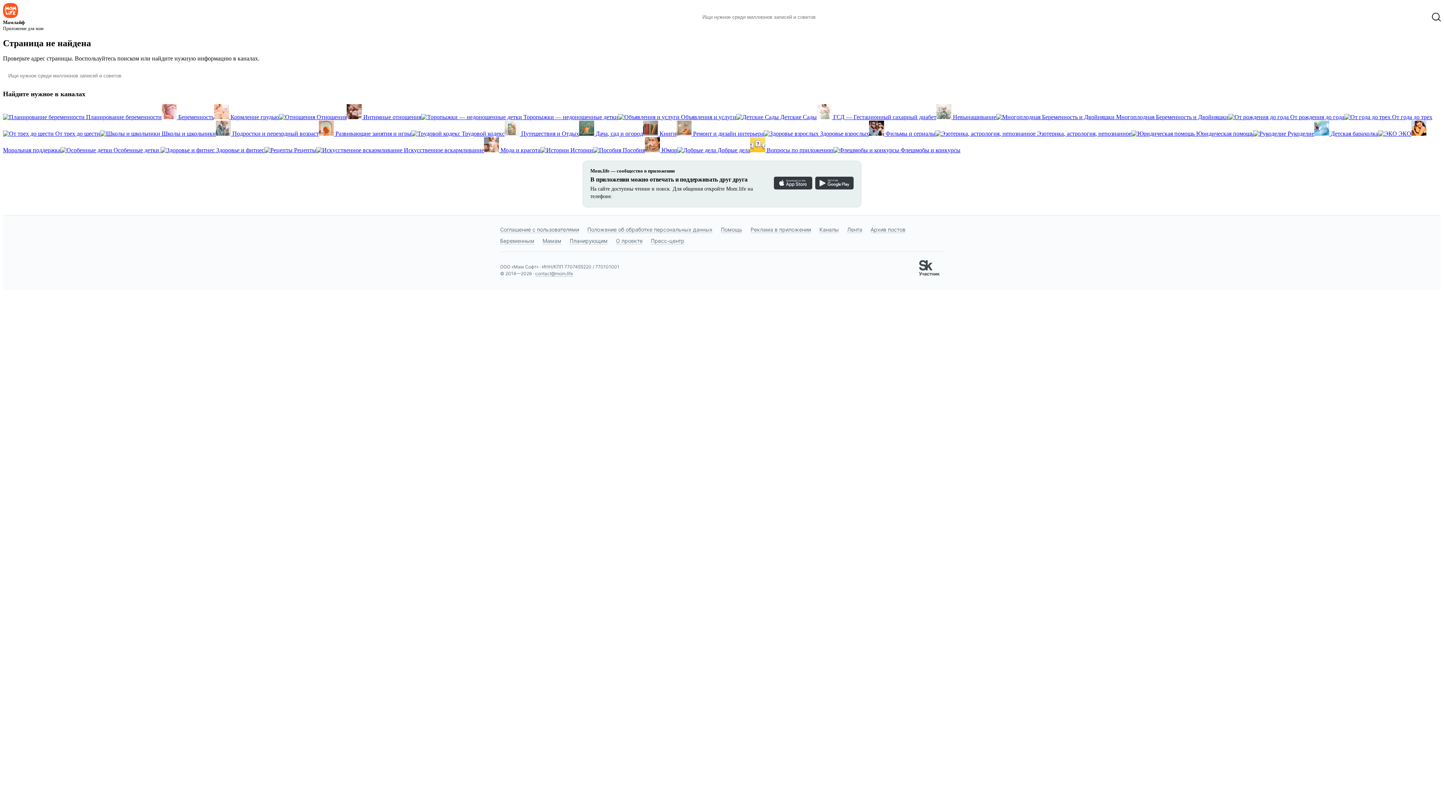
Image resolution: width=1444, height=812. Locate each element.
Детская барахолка (1353, 133)
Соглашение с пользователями (539, 229)
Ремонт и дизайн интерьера (728, 133)
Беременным (517, 241)
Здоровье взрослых (844, 133)
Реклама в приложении (781, 229)
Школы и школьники (188, 133)
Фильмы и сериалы (909, 133)
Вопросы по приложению (799, 150)
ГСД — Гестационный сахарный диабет (884, 117)
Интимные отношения (391, 117)
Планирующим (589, 241)
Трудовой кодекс (482, 133)
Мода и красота (519, 150)
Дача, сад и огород (618, 133)
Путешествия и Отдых (549, 133)
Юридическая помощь (1224, 133)
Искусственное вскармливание (443, 150)
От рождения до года (1316, 117)
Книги (667, 133)
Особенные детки (136, 150)
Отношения (331, 117)
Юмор (668, 150)
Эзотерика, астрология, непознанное (1084, 133)
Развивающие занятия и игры (372, 133)
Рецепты (304, 150)
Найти (833, 17)
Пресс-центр (667, 241)
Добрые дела (733, 150)
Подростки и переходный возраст (275, 133)
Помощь (731, 229)
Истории (581, 150)
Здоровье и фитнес (239, 150)
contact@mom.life (554, 273)
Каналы (829, 229)
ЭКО (1404, 133)
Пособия (633, 150)
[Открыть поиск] (1436, 17)
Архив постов (888, 229)
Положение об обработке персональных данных (650, 229)
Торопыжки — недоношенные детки (570, 117)
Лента (854, 229)
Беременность (195, 117)
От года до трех (1411, 117)
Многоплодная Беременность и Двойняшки (1172, 117)
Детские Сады (798, 117)
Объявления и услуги (708, 117)
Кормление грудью (254, 117)
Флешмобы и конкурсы (929, 150)
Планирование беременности (123, 117)
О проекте (629, 241)
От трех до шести (77, 133)
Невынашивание (973, 117)
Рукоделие (1300, 133)
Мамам (552, 241)
